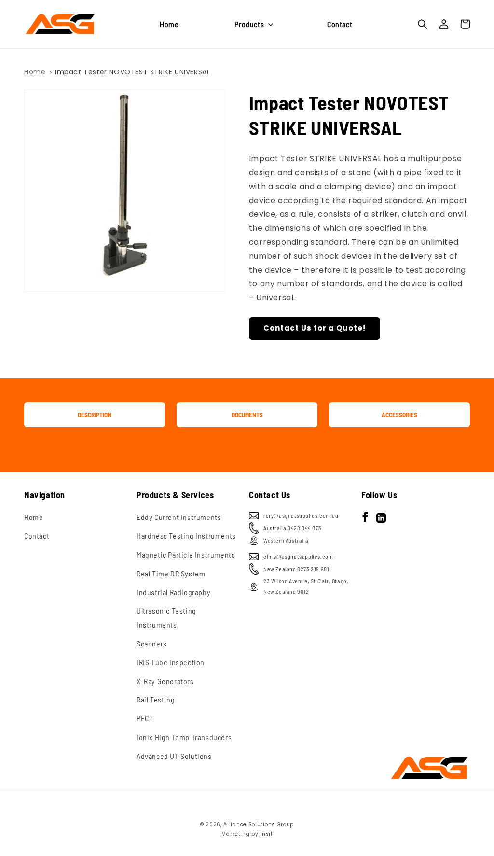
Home (34, 72)
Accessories (399, 415)
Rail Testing (156, 699)
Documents (247, 415)
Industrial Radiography (173, 592)
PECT (145, 718)
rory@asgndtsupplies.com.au (301, 515)
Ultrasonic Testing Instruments (166, 617)
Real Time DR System (171, 573)
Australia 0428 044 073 (292, 527)
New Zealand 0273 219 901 (296, 568)
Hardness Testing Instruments (186, 535)
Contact (36, 535)
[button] (253, 24)
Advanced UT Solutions (174, 755)
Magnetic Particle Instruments (186, 554)
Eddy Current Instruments (179, 516)
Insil (266, 834)
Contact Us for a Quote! (314, 328)
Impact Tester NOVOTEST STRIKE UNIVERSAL (132, 72)
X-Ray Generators (165, 681)
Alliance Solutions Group (258, 824)
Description (94, 415)
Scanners (152, 643)
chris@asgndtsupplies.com (298, 556)
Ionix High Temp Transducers (184, 737)
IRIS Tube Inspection (171, 662)
